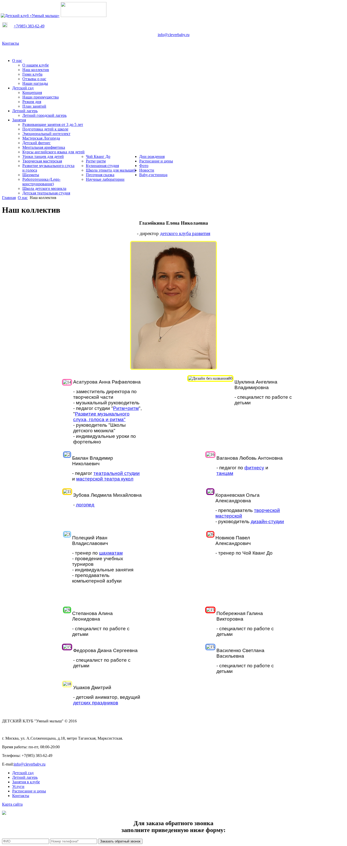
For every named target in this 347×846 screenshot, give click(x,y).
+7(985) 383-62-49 (29, 26)
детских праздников (95, 702)
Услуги (18, 786)
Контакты (10, 43)
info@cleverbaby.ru (174, 34)
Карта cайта (12, 804)
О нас (23, 197)
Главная (9, 197)
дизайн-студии (267, 521)
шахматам (111, 553)
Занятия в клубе (26, 782)
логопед (85, 504)
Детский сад (23, 773)
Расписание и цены (29, 791)
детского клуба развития (185, 233)
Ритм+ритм (126, 408)
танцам (224, 473)
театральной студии (116, 473)
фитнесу (254, 467)
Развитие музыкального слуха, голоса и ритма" (101, 416)
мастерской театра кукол (104, 479)
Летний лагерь (25, 777)
